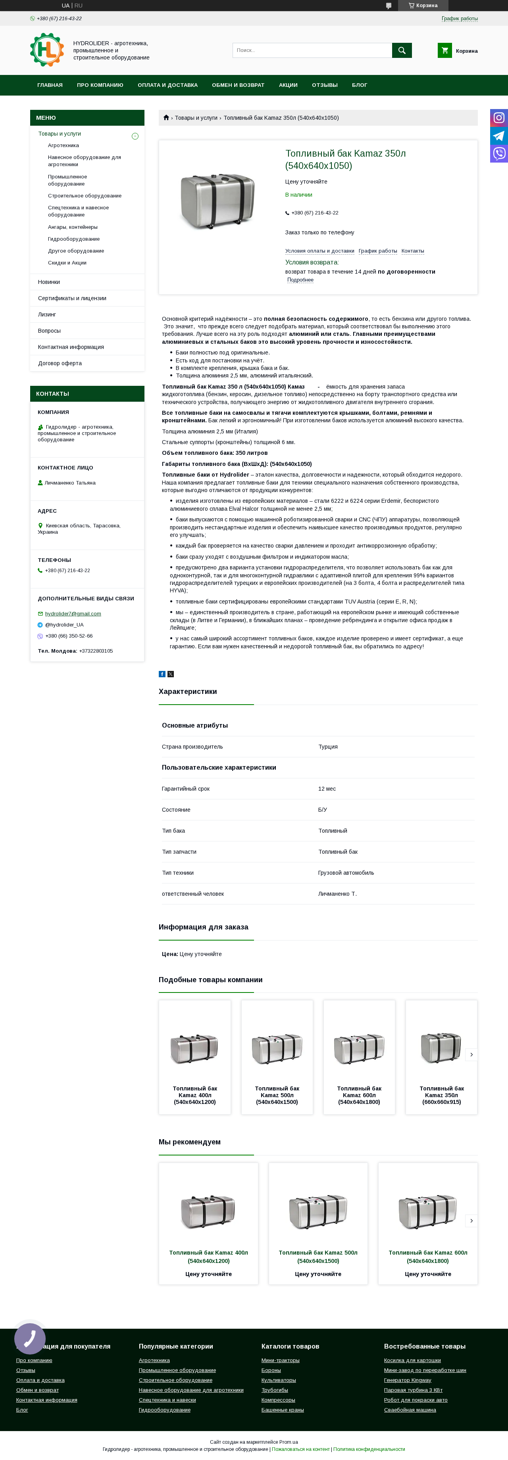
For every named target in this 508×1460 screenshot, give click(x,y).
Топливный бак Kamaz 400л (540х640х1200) (196, 1095)
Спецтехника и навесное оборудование (78, 211)
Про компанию (100, 85)
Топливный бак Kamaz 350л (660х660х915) (442, 1095)
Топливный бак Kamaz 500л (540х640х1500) (278, 1095)
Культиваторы (279, 1380)
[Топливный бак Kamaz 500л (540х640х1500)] (277, 1040)
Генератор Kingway (407, 1380)
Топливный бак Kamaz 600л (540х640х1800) (360, 1095)
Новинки (49, 282)
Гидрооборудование (74, 239)
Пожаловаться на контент (301, 1449)
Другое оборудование (76, 251)
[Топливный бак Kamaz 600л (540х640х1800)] (359, 1040)
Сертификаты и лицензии (72, 298)
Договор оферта (60, 363)
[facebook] (162, 675)
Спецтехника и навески (167, 1400)
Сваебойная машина (410, 1410)
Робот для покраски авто (416, 1400)
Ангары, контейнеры (73, 227)
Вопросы (49, 331)
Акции (288, 85)
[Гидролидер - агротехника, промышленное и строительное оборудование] (47, 64)
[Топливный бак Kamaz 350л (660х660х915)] (441, 1040)
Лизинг (47, 314)
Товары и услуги (196, 118)
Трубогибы (275, 1390)
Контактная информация (71, 347)
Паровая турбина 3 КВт (413, 1390)
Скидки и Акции (67, 263)
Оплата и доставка (168, 85)
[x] (170, 675)
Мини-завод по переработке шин (425, 1370)
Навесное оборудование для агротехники (84, 160)
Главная (50, 85)
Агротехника (63, 145)
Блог (359, 85)
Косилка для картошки (412, 1360)
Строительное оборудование (84, 196)
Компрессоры (278, 1400)
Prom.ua (288, 1442)
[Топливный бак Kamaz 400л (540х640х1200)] (195, 1040)
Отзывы (325, 85)
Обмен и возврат (238, 85)
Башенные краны (283, 1410)
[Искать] (402, 50)
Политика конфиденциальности (369, 1449)
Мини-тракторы (281, 1360)
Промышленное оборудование (67, 180)
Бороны (271, 1370)
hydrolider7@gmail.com (73, 614)
